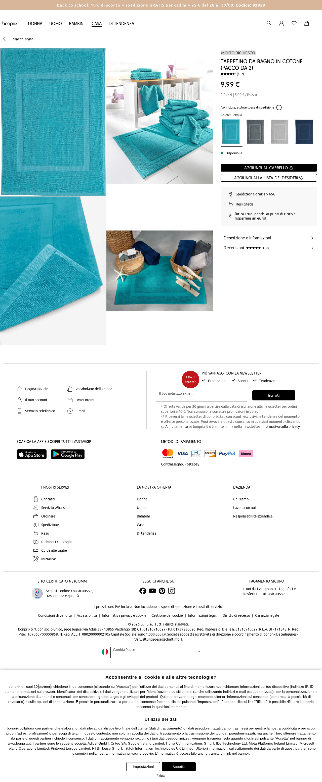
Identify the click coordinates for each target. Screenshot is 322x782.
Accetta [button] (179, 766)
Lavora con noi (244, 508)
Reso (45, 533)
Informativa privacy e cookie (124, 615)
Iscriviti (274, 395)
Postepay (191, 464)
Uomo (55, 23)
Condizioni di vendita (55, 615)
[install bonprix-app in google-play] (70, 454)
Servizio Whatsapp (55, 508)
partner (44, 687)
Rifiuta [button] (161, 775)
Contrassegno (172, 464)
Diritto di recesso (237, 615)
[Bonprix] (10, 25)
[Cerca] (268, 23)
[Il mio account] (281, 26)
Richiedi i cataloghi (56, 542)
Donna (35, 23)
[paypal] (227, 453)
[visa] (182, 453)
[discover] (210, 453)
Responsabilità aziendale (253, 516)
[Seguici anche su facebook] (142, 591)
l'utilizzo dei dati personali (159, 687)
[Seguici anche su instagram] (171, 591)
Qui (163, 697)
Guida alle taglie (54, 550)
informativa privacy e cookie (131, 753)
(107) (240, 74)
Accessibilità (87, 615)
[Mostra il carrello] (307, 26)
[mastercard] (168, 453)
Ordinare (48, 516)
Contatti (48, 499)
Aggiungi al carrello (266, 167)
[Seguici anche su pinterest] (162, 591)
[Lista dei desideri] (295, 26)
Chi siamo (241, 499)
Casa (97, 23)
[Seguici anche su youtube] (152, 591)
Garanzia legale (267, 615)
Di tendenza (121, 23)
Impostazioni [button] (143, 766)
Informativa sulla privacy (280, 427)
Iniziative (48, 559)
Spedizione (50, 525)
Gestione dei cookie (167, 615)
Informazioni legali (203, 615)
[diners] (196, 453)
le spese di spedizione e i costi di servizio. (190, 607)
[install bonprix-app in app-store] (34, 454)
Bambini (77, 23)
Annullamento (176, 427)
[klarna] (246, 453)
